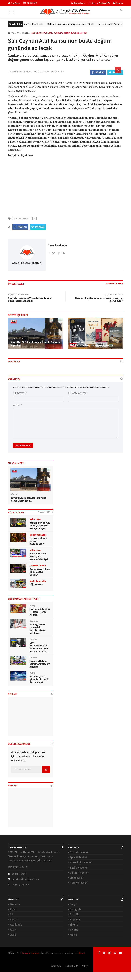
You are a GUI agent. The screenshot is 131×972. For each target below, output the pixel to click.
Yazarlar (119, 3)
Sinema (74, 924)
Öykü (13, 935)
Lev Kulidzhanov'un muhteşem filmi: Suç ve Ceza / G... (39, 647)
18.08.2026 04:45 (18, 338)
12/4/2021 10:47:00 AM (18, 294)
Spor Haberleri (78, 857)
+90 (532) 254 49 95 (20, 884)
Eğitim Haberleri (79, 872)
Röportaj (75, 919)
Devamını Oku (16, 867)
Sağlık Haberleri (79, 867)
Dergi (73, 904)
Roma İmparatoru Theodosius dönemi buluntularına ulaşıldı (30, 299)
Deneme (15, 904)
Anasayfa (15, 32)
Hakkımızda (71, 965)
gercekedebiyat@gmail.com (25, 879)
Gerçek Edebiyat (31, 952)
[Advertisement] (65, 185)
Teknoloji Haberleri (81, 862)
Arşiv (13, 929)
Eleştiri (14, 919)
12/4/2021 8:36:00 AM (113, 294)
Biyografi (75, 909)
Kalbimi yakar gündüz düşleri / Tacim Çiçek (64, 24)
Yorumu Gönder (23, 445)
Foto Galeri (79, 3)
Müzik (73, 935)
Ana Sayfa (15, 3)
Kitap (13, 909)
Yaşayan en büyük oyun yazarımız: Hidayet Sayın (40, 525)
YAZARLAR (44, 512)
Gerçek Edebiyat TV (100, 3)
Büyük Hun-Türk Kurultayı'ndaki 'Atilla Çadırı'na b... (28, 499)
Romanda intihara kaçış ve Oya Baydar (40, 571)
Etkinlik (74, 914)
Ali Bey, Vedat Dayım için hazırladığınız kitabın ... (37, 629)
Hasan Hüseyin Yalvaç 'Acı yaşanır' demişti (39, 556)
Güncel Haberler (79, 852)
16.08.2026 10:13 (78, 341)
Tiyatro (74, 929)
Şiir (12, 914)
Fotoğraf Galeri (79, 883)
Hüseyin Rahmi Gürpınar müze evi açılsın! (40, 663)
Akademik (16, 924)
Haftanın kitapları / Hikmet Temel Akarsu (91, 345)
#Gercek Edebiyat (21, 218)
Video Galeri (77, 878)
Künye (85, 965)
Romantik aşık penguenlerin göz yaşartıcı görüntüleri (99, 299)
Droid (82, 952)
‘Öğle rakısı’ (36, 584)
